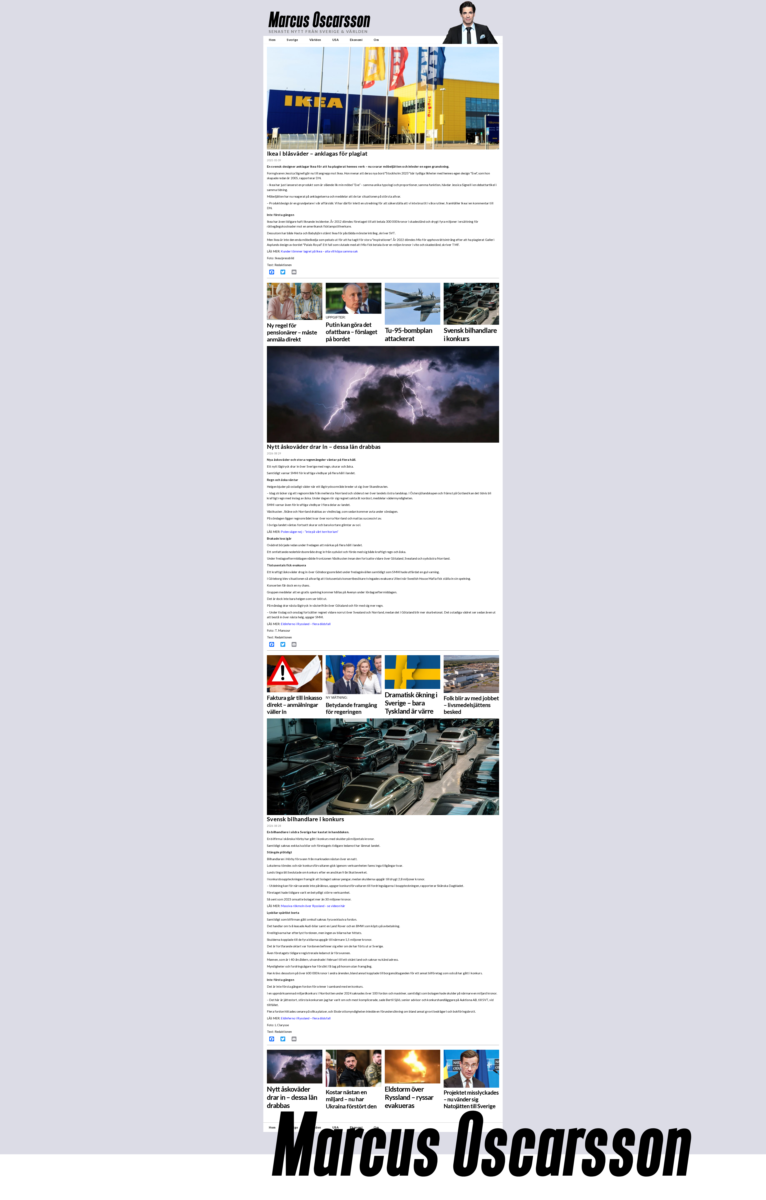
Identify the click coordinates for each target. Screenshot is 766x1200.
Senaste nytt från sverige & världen (318, 31)
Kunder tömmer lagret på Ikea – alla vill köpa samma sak (319, 251)
